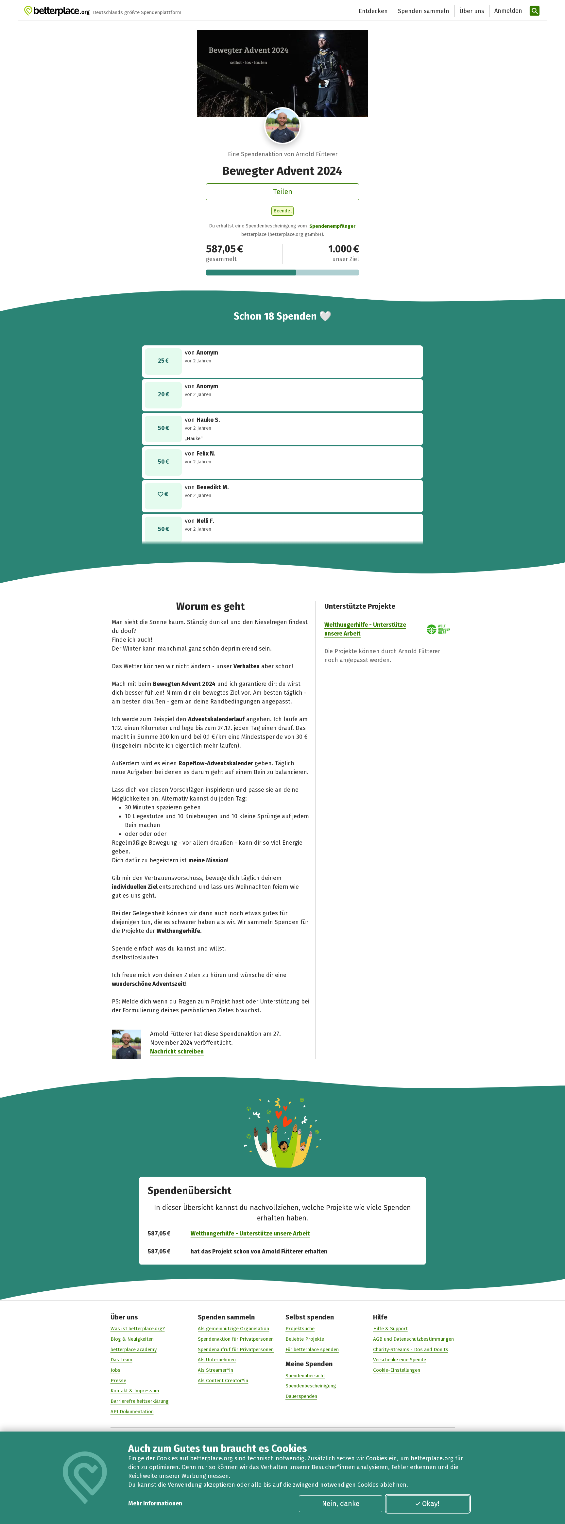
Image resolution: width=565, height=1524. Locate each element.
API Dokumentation (132, 1412)
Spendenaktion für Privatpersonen (236, 1339)
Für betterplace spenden (312, 1349)
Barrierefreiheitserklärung (140, 1401)
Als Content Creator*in (223, 1380)
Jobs (115, 1370)
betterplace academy (134, 1349)
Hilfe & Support (390, 1329)
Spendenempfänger (332, 226)
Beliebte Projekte (304, 1339)
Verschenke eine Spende (399, 1360)
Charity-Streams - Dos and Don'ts (410, 1349)
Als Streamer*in (215, 1370)
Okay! (430, 1503)
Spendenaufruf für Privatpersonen (236, 1349)
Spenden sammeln (423, 11)
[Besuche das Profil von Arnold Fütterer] (282, 125)
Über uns (471, 11)
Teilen (282, 192)
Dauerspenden (301, 1396)
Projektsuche (300, 1329)
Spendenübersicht (305, 1376)
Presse (118, 1380)
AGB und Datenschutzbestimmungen (413, 1339)
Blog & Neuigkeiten (132, 1339)
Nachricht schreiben (177, 1051)
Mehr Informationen (155, 1503)
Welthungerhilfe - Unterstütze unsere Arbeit (250, 1233)
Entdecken (373, 11)
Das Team (121, 1360)
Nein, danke (340, 1503)
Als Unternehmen (217, 1360)
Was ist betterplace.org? (138, 1329)
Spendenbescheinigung (310, 1386)
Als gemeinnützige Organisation (233, 1329)
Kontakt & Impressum (135, 1391)
